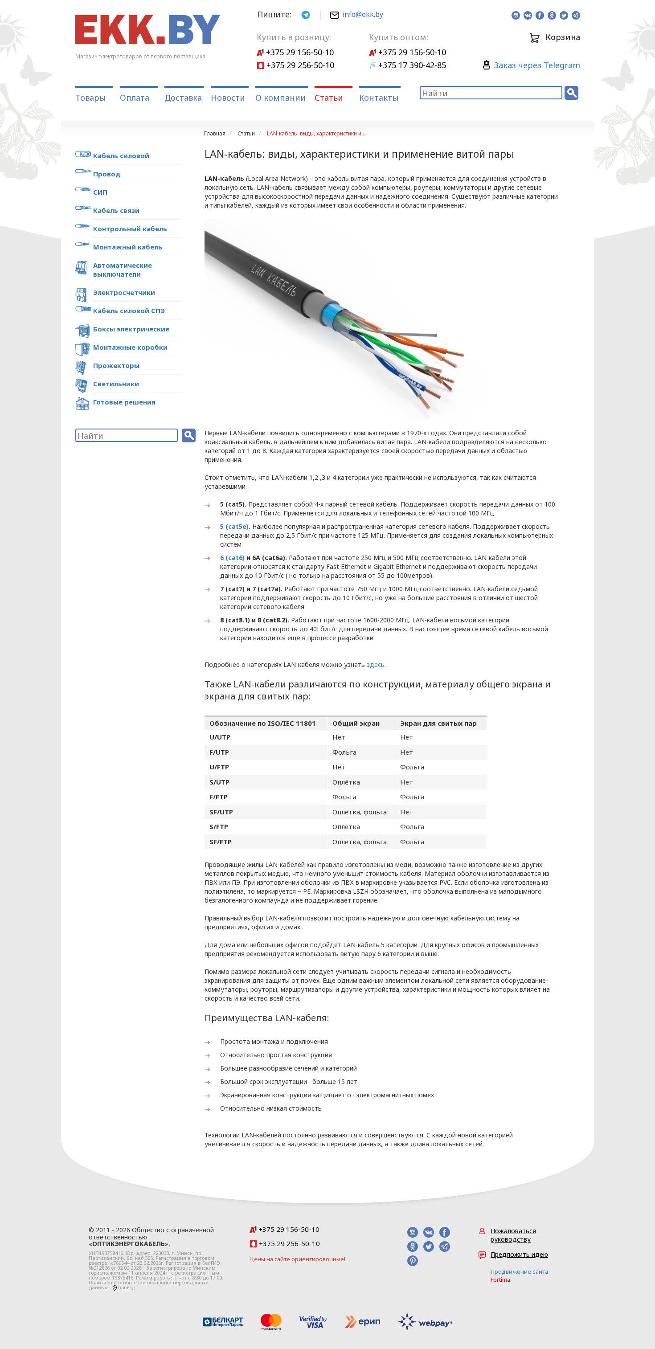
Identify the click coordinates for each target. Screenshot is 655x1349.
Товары (90, 97)
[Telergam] (305, 14)
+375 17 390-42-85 (411, 65)
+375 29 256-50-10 (299, 65)
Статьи (329, 97)
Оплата (134, 97)
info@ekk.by (362, 14)
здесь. (376, 664)
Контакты (378, 97)
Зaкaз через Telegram (537, 65)
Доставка (183, 97)
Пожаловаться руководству (513, 1234)
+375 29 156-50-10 (299, 52)
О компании (280, 97)
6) (242, 557)
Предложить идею (519, 1254)
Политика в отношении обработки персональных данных (148, 1285)
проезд (126, 1287)
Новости (228, 97)
